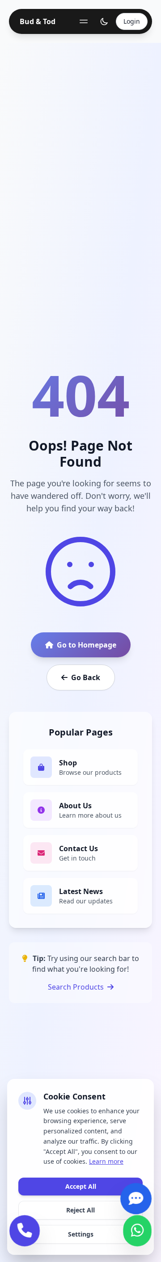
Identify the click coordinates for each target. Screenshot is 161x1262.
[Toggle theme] (104, 21)
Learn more (106, 1161)
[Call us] (24, 1236)
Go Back (85, 677)
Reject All (80, 1210)
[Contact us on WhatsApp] (137, 1236)
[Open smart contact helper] (136, 1204)
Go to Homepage (86, 645)
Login (131, 21)
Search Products (76, 987)
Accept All (80, 1186)
